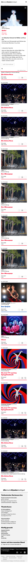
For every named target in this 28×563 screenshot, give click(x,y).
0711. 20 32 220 (5, 520)
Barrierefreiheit (12, 557)
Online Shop (4, 531)
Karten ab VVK (25, 378)
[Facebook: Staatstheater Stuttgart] (21, 552)
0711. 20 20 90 (5, 499)
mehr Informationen (8, 64)
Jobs (2, 536)
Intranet (20, 557)
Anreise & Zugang (5, 535)
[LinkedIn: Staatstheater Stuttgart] (24, 552)
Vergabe (5, 559)
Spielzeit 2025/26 (5, 530)
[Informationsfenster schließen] (25, 7)
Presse (2, 556)
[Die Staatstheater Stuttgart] (9, 2)
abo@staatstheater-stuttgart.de (8, 521)
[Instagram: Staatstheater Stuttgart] (17, 552)
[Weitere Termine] (22, 77)
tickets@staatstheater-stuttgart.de (9, 502)
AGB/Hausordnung (10, 556)
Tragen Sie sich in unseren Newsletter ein (11, 544)
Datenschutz (19, 556)
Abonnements (4, 533)
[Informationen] (25, 33)
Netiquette (5, 557)
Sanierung (3, 538)
